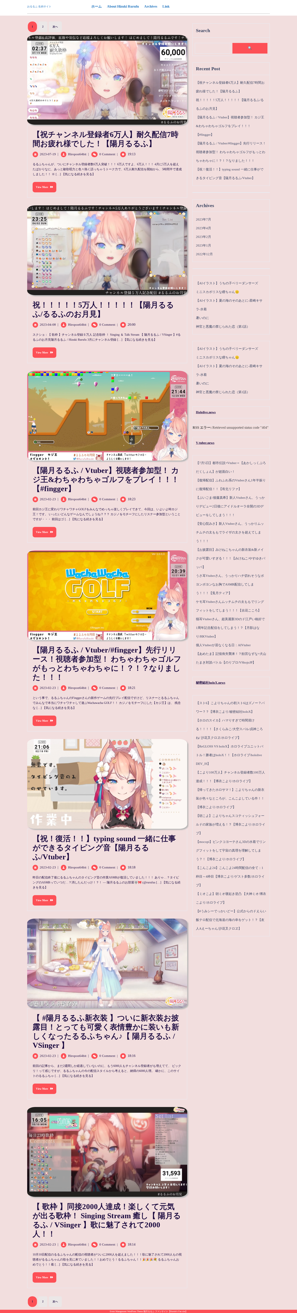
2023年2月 (203, 237)
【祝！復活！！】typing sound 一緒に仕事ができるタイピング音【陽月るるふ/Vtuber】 (104, 847)
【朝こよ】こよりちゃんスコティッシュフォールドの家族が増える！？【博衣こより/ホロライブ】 (230, 824)
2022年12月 (204, 254)
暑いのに (202, 318)
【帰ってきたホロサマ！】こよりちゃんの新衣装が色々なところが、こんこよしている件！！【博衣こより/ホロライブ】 (230, 798)
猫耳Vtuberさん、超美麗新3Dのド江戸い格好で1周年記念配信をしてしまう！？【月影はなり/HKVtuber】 (230, 627)
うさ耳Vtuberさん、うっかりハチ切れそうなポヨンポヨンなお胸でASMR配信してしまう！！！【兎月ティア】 (230, 584)
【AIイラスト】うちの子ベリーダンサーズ (227, 283)
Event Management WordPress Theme (126, 1311)
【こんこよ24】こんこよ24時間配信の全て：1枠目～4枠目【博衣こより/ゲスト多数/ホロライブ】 (230, 876)
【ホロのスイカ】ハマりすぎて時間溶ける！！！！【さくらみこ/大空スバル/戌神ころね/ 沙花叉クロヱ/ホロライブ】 (229, 729)
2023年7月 (203, 219)
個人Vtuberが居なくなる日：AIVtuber (223, 645)
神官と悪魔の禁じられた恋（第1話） (223, 326)
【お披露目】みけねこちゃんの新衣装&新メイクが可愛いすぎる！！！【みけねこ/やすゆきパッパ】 (230, 558)
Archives (150, 6)
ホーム (96, 6)
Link (166, 6)
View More (40, 185)
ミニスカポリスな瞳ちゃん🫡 (217, 292)
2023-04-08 (48, 324)
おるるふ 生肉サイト (39, 6)
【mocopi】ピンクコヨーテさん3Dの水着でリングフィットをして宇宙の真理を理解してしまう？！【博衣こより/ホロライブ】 (231, 850)
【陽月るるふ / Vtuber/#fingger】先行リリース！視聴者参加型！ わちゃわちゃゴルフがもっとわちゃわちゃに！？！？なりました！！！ (231, 152)
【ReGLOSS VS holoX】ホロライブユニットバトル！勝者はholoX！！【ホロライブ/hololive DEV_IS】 (229, 755)
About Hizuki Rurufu (123, 6)
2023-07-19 (48, 154)
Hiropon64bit (77, 154)
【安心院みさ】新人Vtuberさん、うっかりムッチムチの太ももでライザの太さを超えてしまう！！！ (230, 532)
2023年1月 (203, 245)
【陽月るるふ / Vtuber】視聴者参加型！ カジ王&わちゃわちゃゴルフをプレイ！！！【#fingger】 (106, 479)
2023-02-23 (48, 499)
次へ (55, 26)
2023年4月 (203, 228)
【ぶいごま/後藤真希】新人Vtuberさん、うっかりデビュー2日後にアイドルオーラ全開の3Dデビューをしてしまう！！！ (230, 506)
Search (203, 30)
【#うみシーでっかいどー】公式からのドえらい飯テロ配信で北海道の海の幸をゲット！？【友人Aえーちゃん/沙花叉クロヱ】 (231, 919)
